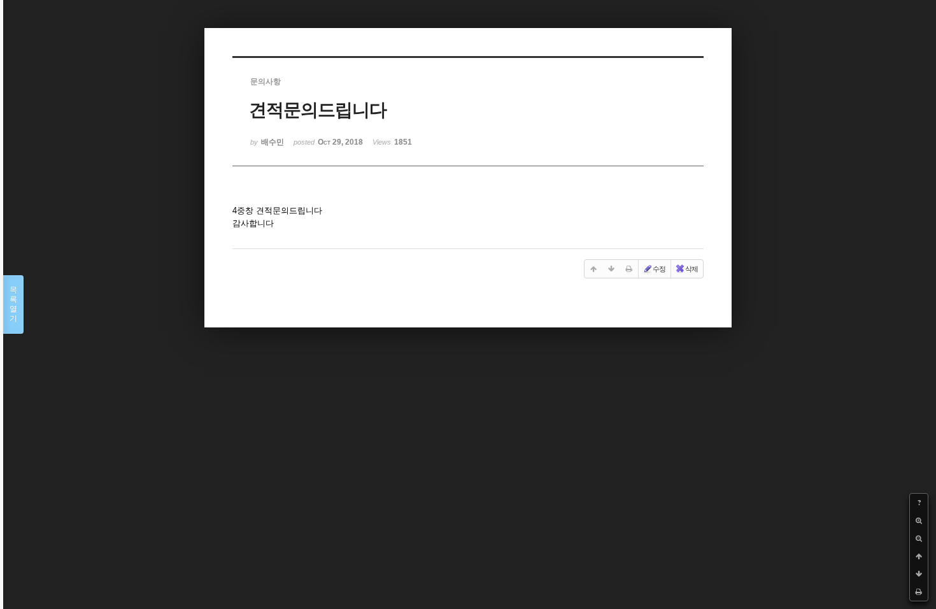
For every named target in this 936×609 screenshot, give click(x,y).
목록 (13, 304)
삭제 (691, 269)
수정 (659, 269)
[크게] (919, 520)
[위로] (919, 556)
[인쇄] (919, 592)
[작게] (919, 538)
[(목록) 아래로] (919, 574)
